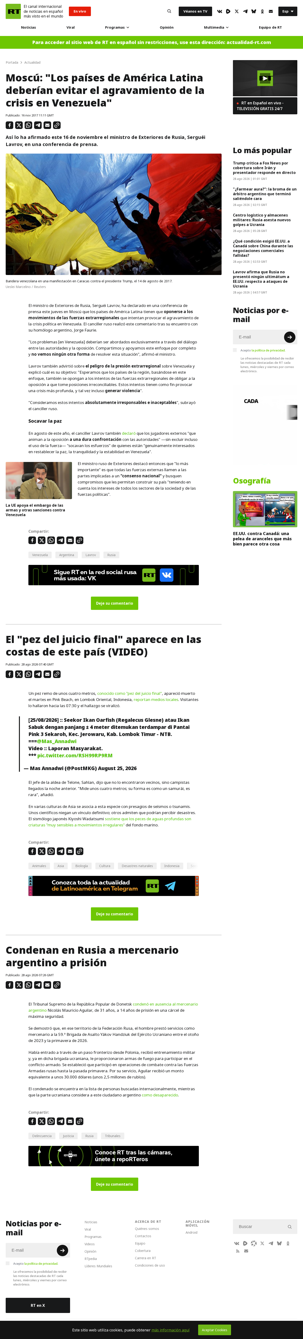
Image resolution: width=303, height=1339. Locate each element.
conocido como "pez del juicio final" (129, 693)
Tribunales (112, 1135)
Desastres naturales (137, 865)
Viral (71, 27)
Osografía (252, 480)
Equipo (140, 1243)
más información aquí (171, 1330)
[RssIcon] (237, 1251)
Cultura (104, 865)
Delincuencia (42, 1135)
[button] (265, 78)
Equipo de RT (270, 27)
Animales (39, 865)
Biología (81, 865)
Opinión (167, 27)
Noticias (28, 27)
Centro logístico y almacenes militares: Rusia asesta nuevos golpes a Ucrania (262, 219)
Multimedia (214, 27)
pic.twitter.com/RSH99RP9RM (75, 755)
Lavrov (90, 554)
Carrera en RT (145, 1257)
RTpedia (91, 1258)
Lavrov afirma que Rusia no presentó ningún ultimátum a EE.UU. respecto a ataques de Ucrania (261, 279)
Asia (61, 865)
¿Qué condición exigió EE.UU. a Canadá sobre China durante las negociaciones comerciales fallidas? (263, 248)
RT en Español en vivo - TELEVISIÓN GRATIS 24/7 (260, 105)
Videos (90, 1243)
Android (191, 1232)
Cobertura (143, 1250)
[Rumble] (228, 11)
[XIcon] (237, 11)
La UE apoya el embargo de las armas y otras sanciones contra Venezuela (35, 510)
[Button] (169, 11)
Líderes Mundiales (98, 1266)
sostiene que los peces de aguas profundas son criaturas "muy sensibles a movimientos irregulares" (109, 822)
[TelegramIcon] (245, 11)
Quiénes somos (147, 1228)
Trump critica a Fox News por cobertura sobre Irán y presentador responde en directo (264, 167)
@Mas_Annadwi (56, 741)
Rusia (111, 554)
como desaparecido (160, 1095)
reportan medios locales (156, 699)
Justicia (68, 1135)
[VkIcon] (219, 11)
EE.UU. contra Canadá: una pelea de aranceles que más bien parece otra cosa (262, 538)
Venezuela (40, 554)
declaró (129, 433)
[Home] (13, 11)
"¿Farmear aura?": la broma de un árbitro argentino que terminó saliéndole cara (265, 193)
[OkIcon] (262, 11)
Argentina (66, 554)
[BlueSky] (254, 11)
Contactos (143, 1235)
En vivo (80, 11)
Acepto (263, 350)
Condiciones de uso (150, 1265)
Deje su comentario (114, 603)
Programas (115, 27)
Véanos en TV (195, 11)
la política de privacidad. (268, 350)
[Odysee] (254, 1243)
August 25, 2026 (117, 768)
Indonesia (171, 865)
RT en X (38, 1305)
